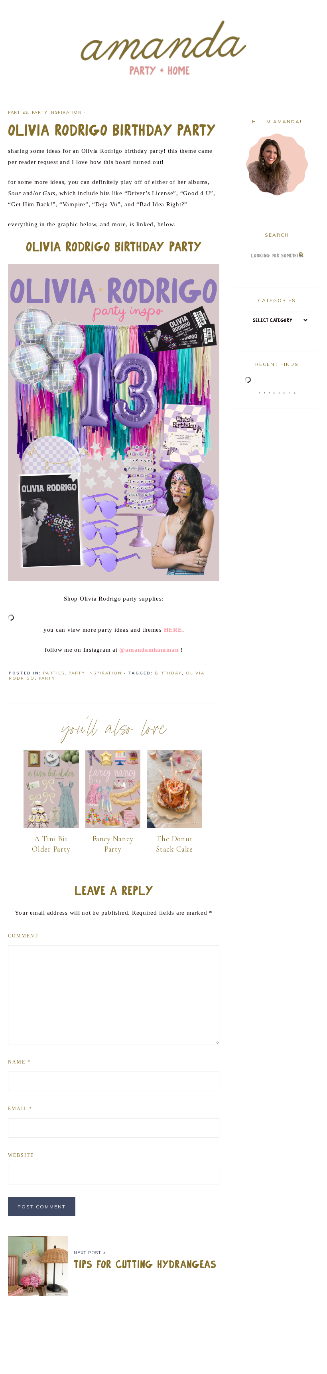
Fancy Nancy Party (112, 844)
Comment (23, 936)
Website (21, 1155)
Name (19, 1062)
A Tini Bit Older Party (51, 844)
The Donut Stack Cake (174, 844)
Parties (18, 112)
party (47, 678)
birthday (168, 673)
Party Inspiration (57, 112)
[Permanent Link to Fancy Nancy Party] (113, 826)
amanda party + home (163, 49)
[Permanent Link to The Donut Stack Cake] (174, 826)
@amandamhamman (149, 649)
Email (20, 1108)
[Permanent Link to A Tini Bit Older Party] (51, 826)
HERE (173, 630)
